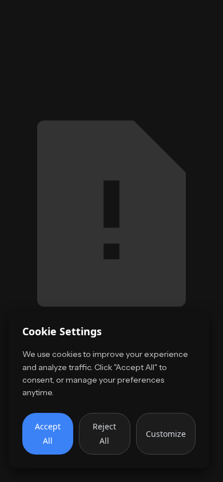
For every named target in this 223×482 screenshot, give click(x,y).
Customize (166, 433)
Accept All (48, 434)
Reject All (104, 434)
